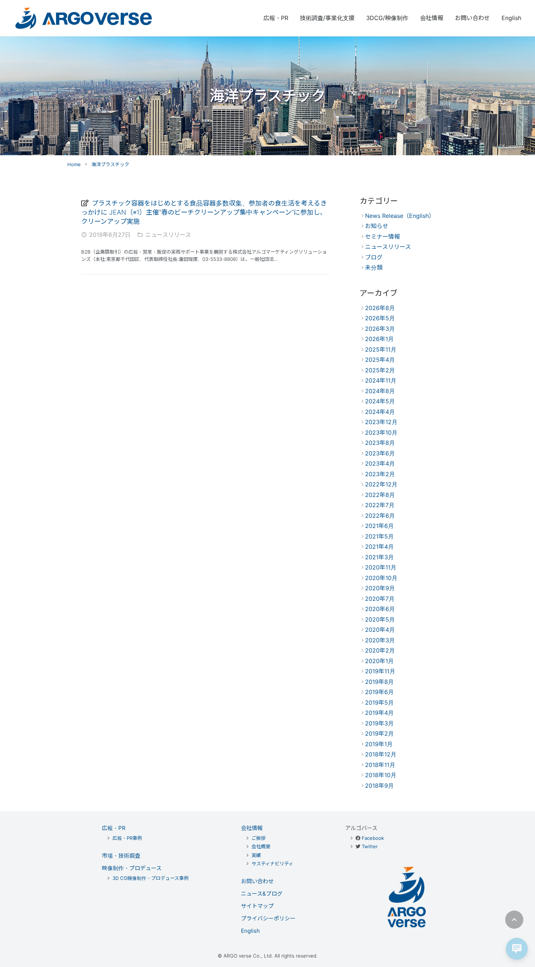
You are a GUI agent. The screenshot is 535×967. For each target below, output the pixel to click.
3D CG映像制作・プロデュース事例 (150, 878)
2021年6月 (379, 525)
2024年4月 (380, 411)
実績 (256, 855)
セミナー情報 (382, 236)
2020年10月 (381, 578)
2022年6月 (380, 515)
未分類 (374, 267)
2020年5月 (380, 619)
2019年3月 (379, 723)
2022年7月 (380, 505)
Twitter (370, 846)
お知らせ (376, 226)
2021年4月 (379, 546)
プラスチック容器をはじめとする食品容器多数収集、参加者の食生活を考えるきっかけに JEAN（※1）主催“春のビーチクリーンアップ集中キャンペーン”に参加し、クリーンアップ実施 (204, 212)
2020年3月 (380, 640)
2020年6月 (380, 608)
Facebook (373, 838)
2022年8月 (380, 494)
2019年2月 (379, 733)
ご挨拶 (258, 838)
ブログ (374, 257)
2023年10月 (381, 432)
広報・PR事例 (127, 838)
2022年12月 (381, 484)
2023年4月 (380, 463)
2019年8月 (379, 681)
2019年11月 (380, 671)
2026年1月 (379, 338)
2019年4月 (379, 712)
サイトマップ (257, 906)
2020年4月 (380, 629)
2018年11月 (380, 764)
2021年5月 (379, 536)
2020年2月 (380, 650)
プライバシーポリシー (268, 918)
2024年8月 (380, 391)
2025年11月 (380, 349)
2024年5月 (380, 401)
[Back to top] (514, 920)
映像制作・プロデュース (132, 868)
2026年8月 (380, 308)
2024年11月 (380, 380)
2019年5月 (379, 702)
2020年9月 (380, 588)
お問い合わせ (257, 881)
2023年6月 (380, 453)
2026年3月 (380, 328)
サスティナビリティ (272, 863)
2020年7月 (380, 598)
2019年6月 (379, 692)
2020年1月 (379, 661)
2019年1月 (379, 744)
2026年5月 (380, 318)
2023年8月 (380, 442)
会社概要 (260, 846)
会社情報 (252, 828)
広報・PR (114, 828)
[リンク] (83, 18)
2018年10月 (380, 775)
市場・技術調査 (121, 855)
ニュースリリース (168, 234)
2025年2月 (380, 370)
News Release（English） (400, 215)
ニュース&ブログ (261, 893)
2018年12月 (380, 754)
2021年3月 (379, 557)
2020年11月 (380, 567)
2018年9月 (379, 785)
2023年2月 (380, 474)
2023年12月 (381, 422)
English (250, 930)
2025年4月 (380, 359)
